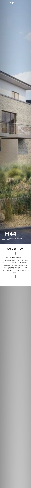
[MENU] (28, 2)
